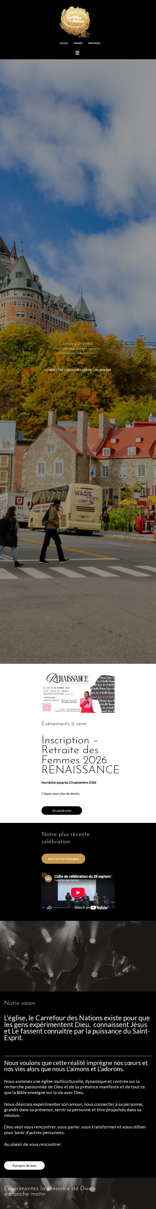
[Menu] (77, 52)
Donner (78, 43)
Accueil (64, 43)
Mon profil (94, 43)
